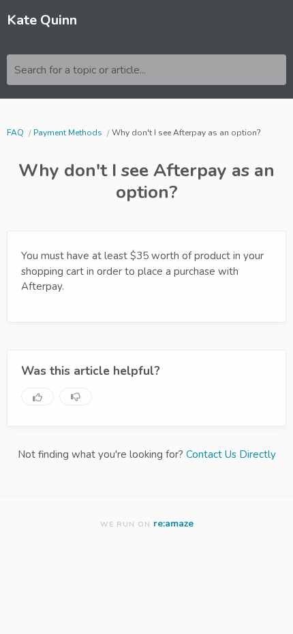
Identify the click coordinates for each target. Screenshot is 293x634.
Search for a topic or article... (80, 70)
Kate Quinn (42, 20)
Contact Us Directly (231, 454)
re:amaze (173, 523)
